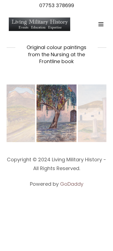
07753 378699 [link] (56, 5)
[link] (39, 24)
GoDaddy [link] (71, 184)
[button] (100, 24)
